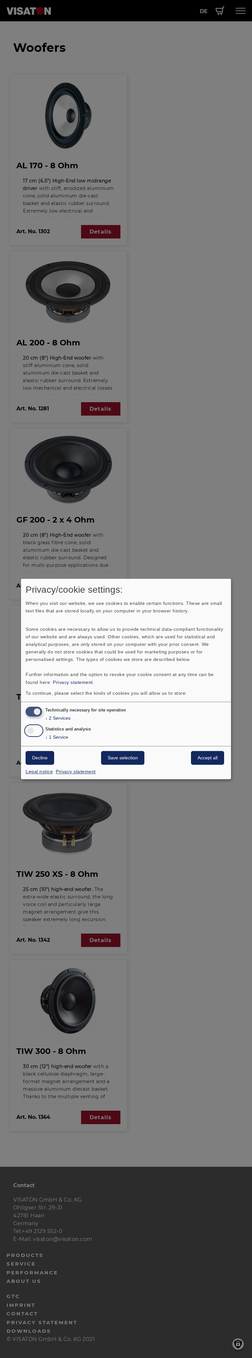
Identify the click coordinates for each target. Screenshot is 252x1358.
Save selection (123, 758)
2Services (58, 718)
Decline (40, 758)
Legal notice (39, 771)
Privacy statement (73, 682)
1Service (56, 737)
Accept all (208, 758)
